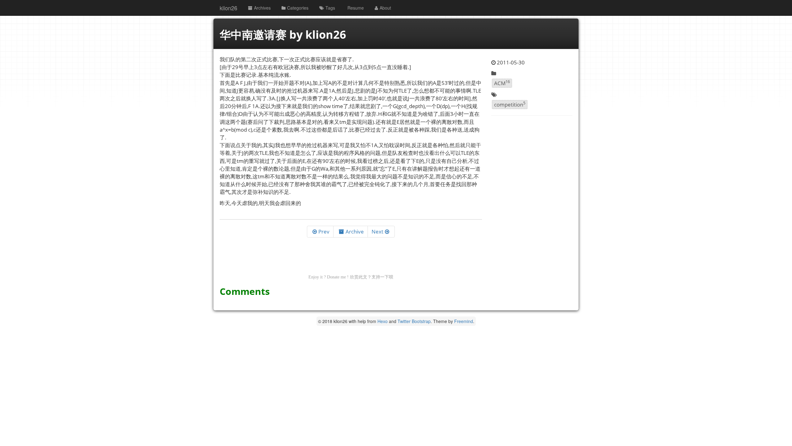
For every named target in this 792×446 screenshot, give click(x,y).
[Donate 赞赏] (351, 258)
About (385, 8)
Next (377, 231)
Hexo (382, 321)
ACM (502, 83)
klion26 (228, 8)
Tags (330, 8)
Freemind (463, 321)
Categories (297, 8)
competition (509, 104)
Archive (355, 231)
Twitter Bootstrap (414, 321)
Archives (262, 8)
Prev (323, 231)
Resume (355, 8)
